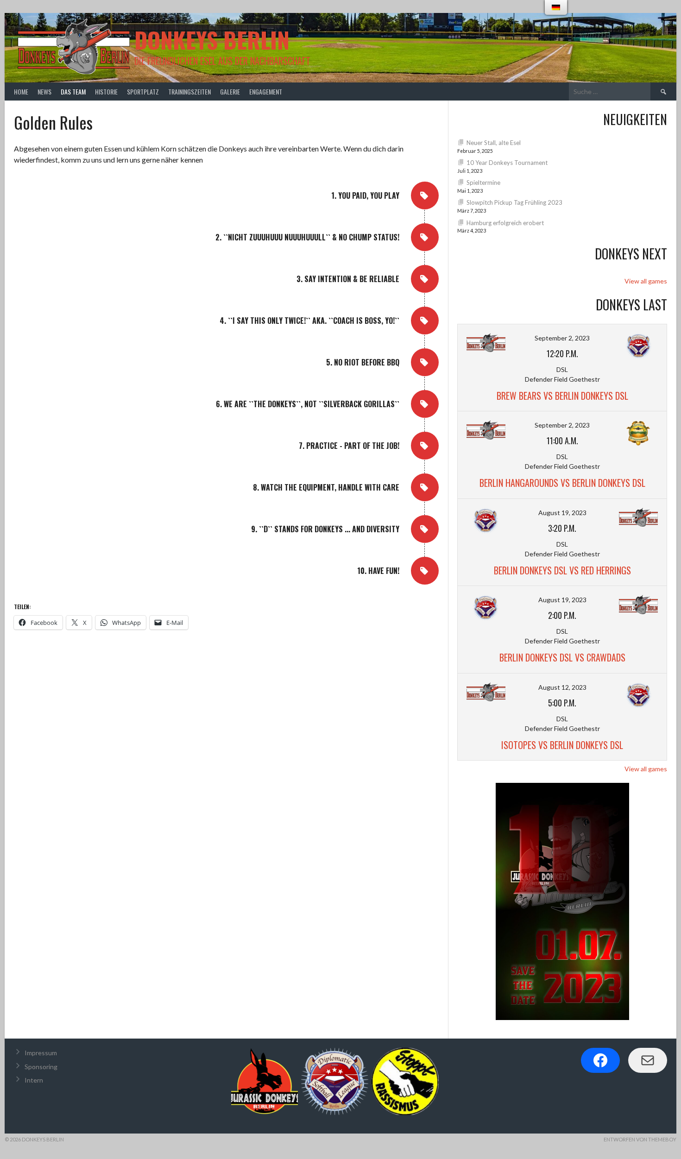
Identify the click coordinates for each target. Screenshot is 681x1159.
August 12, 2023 (562, 687)
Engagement (265, 91)
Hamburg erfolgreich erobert (505, 223)
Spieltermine (483, 182)
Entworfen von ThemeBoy (640, 1139)
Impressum (41, 1053)
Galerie (230, 91)
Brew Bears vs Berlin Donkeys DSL (562, 396)
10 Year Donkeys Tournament (507, 162)
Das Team (73, 91)
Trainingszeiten (189, 91)
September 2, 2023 (562, 338)
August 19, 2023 (562, 513)
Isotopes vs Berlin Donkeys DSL (562, 745)
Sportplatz (143, 91)
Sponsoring (41, 1067)
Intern (34, 1080)
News (44, 91)
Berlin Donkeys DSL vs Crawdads (562, 657)
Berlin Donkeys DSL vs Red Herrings (562, 570)
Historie (106, 91)
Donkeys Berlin (212, 39)
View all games (645, 281)
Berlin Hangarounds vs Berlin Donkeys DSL (562, 483)
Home (21, 91)
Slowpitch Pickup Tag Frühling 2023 (514, 202)
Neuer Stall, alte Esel (494, 142)
